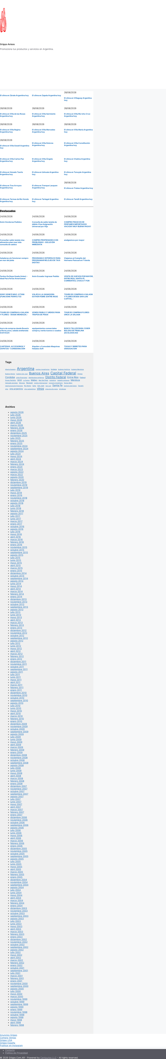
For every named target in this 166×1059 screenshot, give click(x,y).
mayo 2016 (16, 534)
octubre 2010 (17, 698)
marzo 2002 (16, 960)
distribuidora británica (36, 377)
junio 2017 (15, 518)
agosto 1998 (16, 1017)
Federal (82, 377)
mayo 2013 (16, 617)
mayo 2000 (16, 994)
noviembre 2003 (19, 911)
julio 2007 (15, 799)
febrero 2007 (17, 812)
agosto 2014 (16, 581)
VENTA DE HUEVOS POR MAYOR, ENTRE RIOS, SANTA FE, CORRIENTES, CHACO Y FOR (78, 278)
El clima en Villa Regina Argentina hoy (10, 131)
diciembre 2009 (18, 724)
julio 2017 (15, 516)
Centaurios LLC (48, 1057)
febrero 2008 (17, 781)
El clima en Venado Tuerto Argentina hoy (11, 173)
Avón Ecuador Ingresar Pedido (45, 276)
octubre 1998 (17, 1014)
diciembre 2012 (18, 630)
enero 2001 (16, 981)
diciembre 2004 (18, 879)
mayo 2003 (16, 926)
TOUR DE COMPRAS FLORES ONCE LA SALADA (76, 313)
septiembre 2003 (19, 916)
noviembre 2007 (18, 788)
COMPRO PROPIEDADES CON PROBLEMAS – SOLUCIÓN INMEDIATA (45, 242)
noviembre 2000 (19, 983)
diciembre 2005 (18, 848)
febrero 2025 (17, 441)
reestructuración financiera (14, 386)
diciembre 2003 (18, 908)
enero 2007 (16, 814)
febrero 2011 (16, 687)
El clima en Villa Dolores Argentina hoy (42, 144)
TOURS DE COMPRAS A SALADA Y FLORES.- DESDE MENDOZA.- (14, 313)
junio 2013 (15, 615)
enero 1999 (16, 1009)
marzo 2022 (16, 474)
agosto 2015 (16, 555)
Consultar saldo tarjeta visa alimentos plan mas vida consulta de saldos (12, 242)
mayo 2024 (16, 456)
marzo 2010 (16, 716)
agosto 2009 (17, 734)
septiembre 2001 (19, 970)
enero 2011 (16, 690)
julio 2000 (15, 991)
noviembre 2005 (18, 851)
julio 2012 (15, 643)
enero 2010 (16, 721)
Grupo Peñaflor (10, 380)
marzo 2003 (16, 931)
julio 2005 (15, 861)
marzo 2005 (16, 872)
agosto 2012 (16, 640)
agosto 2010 (16, 703)
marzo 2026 (16, 425)
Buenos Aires (39, 373)
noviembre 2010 (18, 695)
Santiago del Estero (70, 386)
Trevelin (81, 386)
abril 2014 (15, 589)
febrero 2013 (17, 625)
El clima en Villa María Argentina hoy (78, 131)
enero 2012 (16, 659)
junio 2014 (15, 583)
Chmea (79, 374)
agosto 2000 (17, 988)
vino (6, 389)
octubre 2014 (17, 576)
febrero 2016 (17, 542)
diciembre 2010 (18, 692)
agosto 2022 (16, 472)
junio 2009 (16, 739)
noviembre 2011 (18, 664)
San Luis (48, 386)
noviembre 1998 (18, 1012)
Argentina (25, 368)
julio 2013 (15, 612)
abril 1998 (15, 1022)
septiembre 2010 (19, 700)
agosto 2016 (16, 529)
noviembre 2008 (18, 757)
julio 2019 (15, 490)
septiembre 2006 (19, 825)
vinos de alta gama (51, 389)
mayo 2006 (16, 835)
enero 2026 (16, 430)
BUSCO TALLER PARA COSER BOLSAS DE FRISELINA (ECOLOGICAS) (77, 330)
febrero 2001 (17, 978)
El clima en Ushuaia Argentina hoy (45, 173)
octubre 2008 (17, 760)
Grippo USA (6, 1040)
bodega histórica (64, 369)
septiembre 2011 (19, 669)
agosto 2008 (17, 765)
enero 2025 (16, 443)
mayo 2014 (16, 586)
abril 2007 (15, 807)
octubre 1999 (17, 1001)
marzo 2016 (16, 539)
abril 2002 (15, 957)
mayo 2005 (16, 866)
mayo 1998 (16, 1020)
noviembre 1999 (18, 999)
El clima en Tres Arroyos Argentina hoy (11, 186)
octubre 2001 (17, 968)
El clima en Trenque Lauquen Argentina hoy (44, 186)
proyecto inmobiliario (56, 383)
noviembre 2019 (18, 485)
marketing (52, 380)
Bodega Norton (10, 374)
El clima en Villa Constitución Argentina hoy (77, 144)
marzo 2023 (16, 469)
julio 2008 (15, 768)
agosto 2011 (16, 672)
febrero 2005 (17, 874)
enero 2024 (16, 466)
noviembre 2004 (19, 882)
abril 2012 (15, 651)
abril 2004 (15, 898)
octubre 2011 (17, 666)
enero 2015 (16, 570)
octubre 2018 (17, 500)
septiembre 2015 (19, 552)
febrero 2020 (17, 479)
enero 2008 (16, 783)
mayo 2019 (16, 492)
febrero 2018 (17, 511)
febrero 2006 (17, 843)
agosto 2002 (17, 950)
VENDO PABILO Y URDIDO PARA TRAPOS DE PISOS (46, 313)
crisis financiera (21, 377)
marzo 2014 (16, 591)
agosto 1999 (16, 1007)
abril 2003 (15, 929)
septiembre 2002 (19, 947)
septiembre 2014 (19, 578)
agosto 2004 (17, 887)
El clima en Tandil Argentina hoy (78, 199)
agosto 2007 (17, 796)
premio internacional (40, 383)
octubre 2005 (17, 853)
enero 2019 (16, 495)
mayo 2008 (16, 773)
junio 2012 (15, 646)
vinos (40, 388)
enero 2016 (16, 544)
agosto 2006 (17, 827)
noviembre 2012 (18, 633)
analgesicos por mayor (74, 240)
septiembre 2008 (19, 763)
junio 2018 (15, 508)
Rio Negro (27, 386)
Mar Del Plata (43, 380)
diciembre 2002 (18, 939)
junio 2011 (15, 677)
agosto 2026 (17, 412)
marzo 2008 (16, 778)
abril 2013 (15, 620)
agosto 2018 (16, 503)
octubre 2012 (17, 635)
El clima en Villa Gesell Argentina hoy (14, 147)
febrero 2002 (17, 962)
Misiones (22, 383)
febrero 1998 (17, 1025)
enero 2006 (16, 846)
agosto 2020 (17, 477)
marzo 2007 (16, 809)
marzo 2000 (16, 996)
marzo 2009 (16, 747)
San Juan (40, 386)
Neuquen (29, 383)
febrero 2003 (17, 934)
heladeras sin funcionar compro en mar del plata (14, 259)
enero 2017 (16, 524)
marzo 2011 (16, 685)
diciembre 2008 (18, 755)
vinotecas (62, 389)
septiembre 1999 (19, 1004)
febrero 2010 (17, 718)
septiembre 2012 (19, 638)
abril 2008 (15, 776)
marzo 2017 (16, 521)
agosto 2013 (16, 609)
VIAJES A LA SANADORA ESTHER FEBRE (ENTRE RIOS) (45, 295)
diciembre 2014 (18, 573)
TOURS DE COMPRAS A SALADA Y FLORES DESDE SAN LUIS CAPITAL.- (78, 296)
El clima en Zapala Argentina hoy (46, 95)
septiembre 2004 (19, 885)
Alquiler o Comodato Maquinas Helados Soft (46, 347)
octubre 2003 (17, 913)
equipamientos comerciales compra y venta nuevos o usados (46, 329)
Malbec (34, 380)
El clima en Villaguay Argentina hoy (78, 99)
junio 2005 (15, 864)
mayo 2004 (16, 895)
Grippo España (7, 1043)
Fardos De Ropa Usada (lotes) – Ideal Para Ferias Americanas (13, 277)
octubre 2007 (17, 791)
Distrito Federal (55, 377)
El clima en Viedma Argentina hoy (77, 160)
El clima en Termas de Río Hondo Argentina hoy (14, 200)
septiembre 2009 (19, 731)
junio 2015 (15, 560)
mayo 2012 (16, 648)
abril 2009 (15, 744)
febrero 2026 (17, 428)
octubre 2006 (17, 822)
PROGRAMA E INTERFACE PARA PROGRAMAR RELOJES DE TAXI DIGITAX (46, 260)
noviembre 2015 (18, 547)
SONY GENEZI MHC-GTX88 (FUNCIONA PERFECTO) (12, 295)
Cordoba (10, 377)
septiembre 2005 (19, 856)
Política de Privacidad (16, 1053)
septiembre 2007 (19, 794)
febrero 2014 (17, 594)
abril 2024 (15, 459)
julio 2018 (15, 505)
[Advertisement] (83, 71)
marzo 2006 (16, 840)
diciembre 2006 (18, 817)
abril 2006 (15, 838)
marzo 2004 (16, 900)
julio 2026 (15, 415)
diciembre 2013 (18, 599)
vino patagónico (30, 389)
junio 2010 (15, 708)
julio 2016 (15, 531)
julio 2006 (15, 830)
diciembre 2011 (18, 661)
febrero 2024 (17, 464)
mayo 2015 (16, 563)
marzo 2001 (16, 975)
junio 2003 (16, 924)
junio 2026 (15, 417)
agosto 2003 (17, 918)
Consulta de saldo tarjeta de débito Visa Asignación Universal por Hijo (44, 224)
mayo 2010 (16, 711)
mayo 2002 (16, 955)
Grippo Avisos (7, 44)
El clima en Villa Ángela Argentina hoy (42, 160)
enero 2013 (16, 627)
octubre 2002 (17, 944)
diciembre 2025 (18, 433)
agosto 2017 (16, 513)
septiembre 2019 (19, 487)
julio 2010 (15, 705)
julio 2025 (15, 438)
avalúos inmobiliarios (43, 369)
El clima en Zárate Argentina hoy (14, 95)
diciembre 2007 (18, 786)
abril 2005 (15, 869)
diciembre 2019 (18, 482)
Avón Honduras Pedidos (11, 222)
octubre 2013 (17, 604)
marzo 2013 (16, 622)
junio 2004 (16, 892)
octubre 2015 (17, 550)
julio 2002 (15, 952)
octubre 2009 (17, 729)
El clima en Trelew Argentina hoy (78, 188)
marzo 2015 (16, 568)
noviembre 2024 (18, 446)
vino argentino (16, 389)
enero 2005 (16, 877)
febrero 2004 (17, 903)
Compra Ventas (8, 1037)
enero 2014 (16, 596)
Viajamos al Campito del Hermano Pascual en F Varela (77, 259)
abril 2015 (15, 565)
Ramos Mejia (68, 383)
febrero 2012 (17, 656)
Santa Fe (57, 385)
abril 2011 (15, 682)
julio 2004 (15, 890)
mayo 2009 (16, 742)
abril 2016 (15, 537)
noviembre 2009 (19, 726)
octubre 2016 (17, 526)
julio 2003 (15, 921)
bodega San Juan (22, 374)
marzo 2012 (16, 653)
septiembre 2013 (19, 607)
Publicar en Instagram (11, 1045)
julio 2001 (15, 973)
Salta (34, 386)
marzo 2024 (16, 461)
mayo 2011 (16, 679)
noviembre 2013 (18, 602)
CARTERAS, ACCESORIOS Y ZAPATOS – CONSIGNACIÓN (12, 347)
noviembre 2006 (19, 820)
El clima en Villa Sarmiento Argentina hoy (44, 115)
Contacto (10, 1050)
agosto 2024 (17, 451)
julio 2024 (15, 454)
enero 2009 (16, 752)
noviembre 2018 (18, 498)
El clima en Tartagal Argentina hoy (45, 200)
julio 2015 (15, 557)
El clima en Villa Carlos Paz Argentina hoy (12, 160)
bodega (54, 369)
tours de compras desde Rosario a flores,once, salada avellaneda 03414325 (14, 330)
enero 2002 (16, 965)
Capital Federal (63, 373)
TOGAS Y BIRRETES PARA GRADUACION (75, 347)
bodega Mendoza (77, 369)
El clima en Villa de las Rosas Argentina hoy (12, 115)
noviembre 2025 (18, 435)
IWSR (19, 380)
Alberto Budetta (10, 369)
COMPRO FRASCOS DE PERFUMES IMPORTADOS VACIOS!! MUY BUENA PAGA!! (77, 224)
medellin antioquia (63, 380)
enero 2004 (16, 905)
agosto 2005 (17, 859)
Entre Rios (72, 377)
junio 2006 (16, 833)
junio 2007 (15, 801)
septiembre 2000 (19, 986)
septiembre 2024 (19, 448)
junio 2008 (15, 770)
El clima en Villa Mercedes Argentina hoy (43, 131)
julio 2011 (15, 674)
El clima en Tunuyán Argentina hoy (77, 173)
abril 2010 (15, 713)
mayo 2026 (16, 420)
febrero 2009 (17, 750)
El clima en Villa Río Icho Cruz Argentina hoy (77, 115)
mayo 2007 (16, 804)
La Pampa (26, 380)
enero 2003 (16, 937)
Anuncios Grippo (8, 1035)
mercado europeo (11, 383)
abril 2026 (15, 422)
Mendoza (75, 380)
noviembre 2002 (18, 942)
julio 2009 (15, 737)
